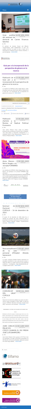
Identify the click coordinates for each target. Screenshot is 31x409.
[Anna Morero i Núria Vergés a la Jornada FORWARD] (15, 149)
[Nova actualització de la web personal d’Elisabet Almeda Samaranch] (15, 236)
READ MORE (14, 52)
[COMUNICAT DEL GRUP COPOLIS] (15, 279)
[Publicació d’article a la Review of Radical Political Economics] (15, 106)
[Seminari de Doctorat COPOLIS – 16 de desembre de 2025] (15, 194)
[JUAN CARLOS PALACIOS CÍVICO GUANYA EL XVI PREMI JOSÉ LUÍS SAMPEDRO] (15, 316)
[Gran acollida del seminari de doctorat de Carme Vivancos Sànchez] (15, 23)
